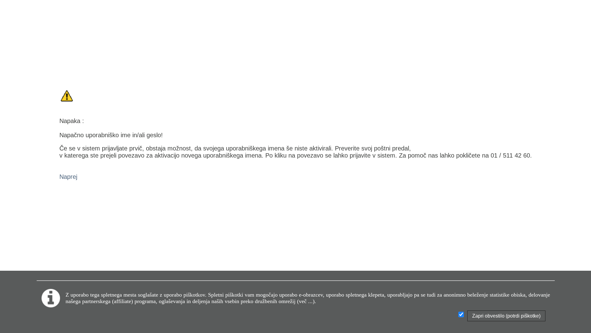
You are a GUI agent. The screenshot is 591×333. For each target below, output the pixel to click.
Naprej (68, 176)
